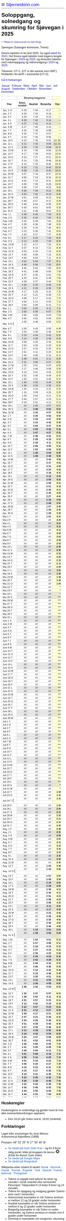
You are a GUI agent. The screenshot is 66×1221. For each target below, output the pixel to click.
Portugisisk (20, 1173)
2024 (22, 59)
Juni (48, 85)
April (34, 85)
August (5, 88)
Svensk (15, 1170)
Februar (16, 85)
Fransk (58, 1170)
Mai (41, 85)
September (18, 88)
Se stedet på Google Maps (24, 1158)
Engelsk (27, 1170)
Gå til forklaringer (11, 79)
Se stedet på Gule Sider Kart (25, 1148)
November (45, 88)
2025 (32, 59)
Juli (55, 85)
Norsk (44, 1167)
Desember (7, 91)
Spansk (46, 1170)
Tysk (37, 1170)
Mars (26, 85)
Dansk (5, 1170)
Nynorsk (55, 1167)
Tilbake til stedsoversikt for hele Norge (22, 42)
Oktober (32, 88)
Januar (5, 85)
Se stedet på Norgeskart (22, 1161)
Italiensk (6, 1173)
